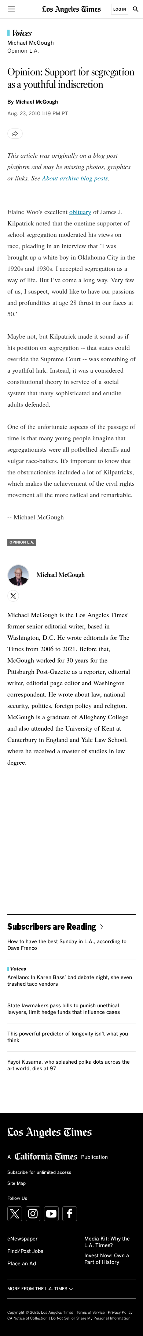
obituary (80, 211)
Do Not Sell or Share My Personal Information (91, 1318)
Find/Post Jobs (25, 1251)
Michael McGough (30, 43)
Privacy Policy (120, 1312)
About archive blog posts (75, 177)
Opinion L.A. (23, 51)
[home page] (71, 9)
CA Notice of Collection (27, 1318)
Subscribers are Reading (51, 926)
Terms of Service (90, 1312)
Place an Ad (21, 1263)
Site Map (16, 1184)
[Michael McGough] (18, 575)
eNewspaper (22, 1239)
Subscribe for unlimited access (39, 1173)
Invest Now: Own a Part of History (106, 1259)
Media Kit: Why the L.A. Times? (107, 1242)
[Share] (15, 133)
